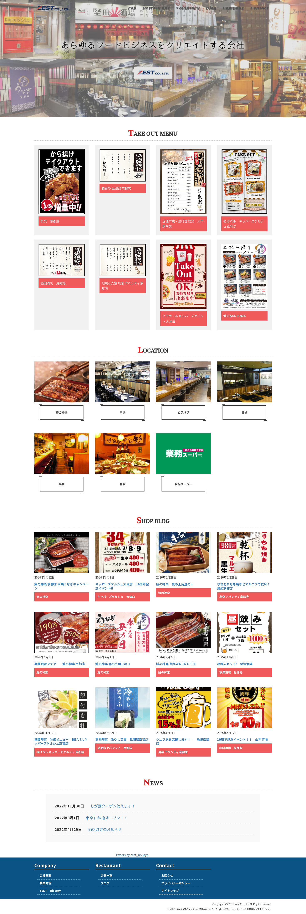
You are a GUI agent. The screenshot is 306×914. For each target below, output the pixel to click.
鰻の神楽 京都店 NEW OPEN (176, 664)
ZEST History (50, 890)
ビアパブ (183, 412)
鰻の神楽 (61, 412)
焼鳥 (62, 484)
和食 (123, 484)
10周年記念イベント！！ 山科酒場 (242, 739)
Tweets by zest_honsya (132, 855)
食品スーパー (183, 484)
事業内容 (45, 883)
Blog (211, 8)
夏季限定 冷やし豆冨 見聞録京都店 (121, 739)
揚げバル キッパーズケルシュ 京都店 (60, 752)
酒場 (244, 412)
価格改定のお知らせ (105, 829)
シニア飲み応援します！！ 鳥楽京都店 (182, 741)
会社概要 (45, 875)
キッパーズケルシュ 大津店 (116, 597)
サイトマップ (170, 890)
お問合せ (167, 875)
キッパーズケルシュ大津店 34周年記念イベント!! (122, 586)
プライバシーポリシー (175, 883)
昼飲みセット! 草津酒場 (235, 664)
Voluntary (188, 8)
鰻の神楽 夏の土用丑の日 (175, 584)
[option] (153, 58)
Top (131, 8)
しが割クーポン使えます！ (112, 805)
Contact (259, 8)
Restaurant (156, 8)
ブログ (105, 883)
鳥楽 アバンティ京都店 (234, 597)
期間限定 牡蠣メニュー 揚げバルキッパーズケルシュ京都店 (60, 741)
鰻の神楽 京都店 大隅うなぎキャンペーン (61, 586)
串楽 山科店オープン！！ (107, 817)
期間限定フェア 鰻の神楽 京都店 (59, 664)
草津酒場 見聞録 (231, 672)
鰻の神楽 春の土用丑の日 (112, 664)
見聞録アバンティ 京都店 (114, 748)
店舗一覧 (106, 875)
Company (233, 8)
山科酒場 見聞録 (231, 748)
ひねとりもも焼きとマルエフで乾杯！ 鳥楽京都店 (245, 586)
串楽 (123, 412)
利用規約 (251, 909)
